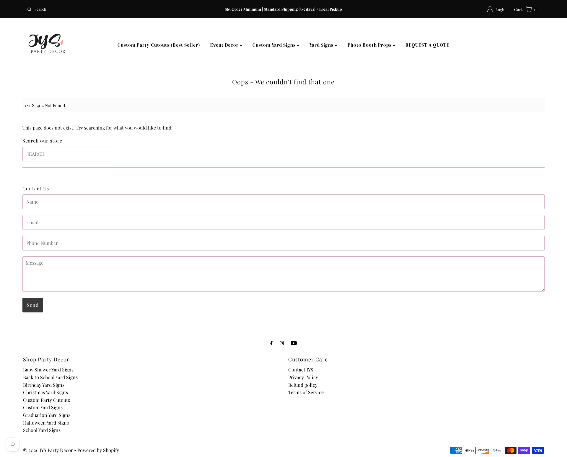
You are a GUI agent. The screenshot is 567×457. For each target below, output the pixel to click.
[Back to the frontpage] (28, 105)
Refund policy (302, 385)
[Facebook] (271, 343)
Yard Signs (322, 45)
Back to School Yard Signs (50, 377)
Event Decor (225, 45)
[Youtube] (294, 343)
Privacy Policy (303, 377)
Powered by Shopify (98, 450)
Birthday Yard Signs (43, 385)
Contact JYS (300, 369)
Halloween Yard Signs (46, 423)
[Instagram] (282, 343)
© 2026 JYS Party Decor (48, 450)
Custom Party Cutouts (46, 400)
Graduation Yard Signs (46, 415)
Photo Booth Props (370, 45)
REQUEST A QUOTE (427, 45)
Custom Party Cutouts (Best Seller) (159, 45)
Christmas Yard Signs (45, 392)
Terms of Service (306, 392)
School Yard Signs (42, 430)
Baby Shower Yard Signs (48, 369)
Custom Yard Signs (274, 45)
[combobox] (109, 9)
